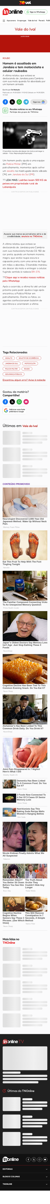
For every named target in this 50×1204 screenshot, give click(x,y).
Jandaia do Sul (20, 174)
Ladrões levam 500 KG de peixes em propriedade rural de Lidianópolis (25, 183)
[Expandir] (46, 1184)
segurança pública (13, 374)
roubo (27, 369)
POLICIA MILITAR (11, 369)
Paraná (42, 20)
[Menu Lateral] (4, 21)
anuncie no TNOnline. (32, 236)
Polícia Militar (13, 163)
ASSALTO (8, 358)
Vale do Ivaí (32, 20)
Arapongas (21, 20)
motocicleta (30, 363)
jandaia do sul (11, 363)
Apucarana (11, 20)
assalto (10, 170)
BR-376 (35, 271)
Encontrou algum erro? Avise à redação (24, 379)
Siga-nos (36, 102)
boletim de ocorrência (29, 358)
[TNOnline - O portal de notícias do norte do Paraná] (13, 12)
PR (31, 174)
